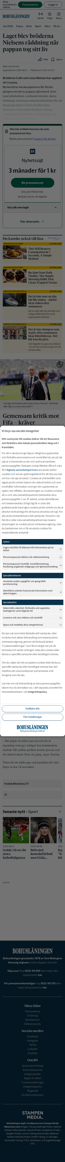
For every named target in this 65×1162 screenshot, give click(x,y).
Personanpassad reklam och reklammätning (26, 557)
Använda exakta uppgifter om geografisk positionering (24, 583)
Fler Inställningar (32, 717)
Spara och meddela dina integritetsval (23, 624)
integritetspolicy (37, 691)
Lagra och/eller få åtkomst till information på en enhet (28, 549)
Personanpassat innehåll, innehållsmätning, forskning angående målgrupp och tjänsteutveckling (30, 565)
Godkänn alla (32, 708)
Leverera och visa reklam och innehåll (22, 617)
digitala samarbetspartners (22, 470)
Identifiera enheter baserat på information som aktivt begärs (28, 592)
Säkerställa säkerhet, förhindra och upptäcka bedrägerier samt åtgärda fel (26, 609)
